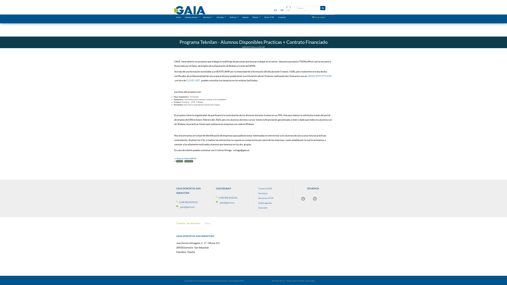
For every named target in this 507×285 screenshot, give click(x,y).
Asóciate (262, 207)
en (282, 10)
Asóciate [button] (220, 17)
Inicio (178, 17)
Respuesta (188, 161)
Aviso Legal (310, 281)
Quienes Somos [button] (191, 17)
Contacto (282, 17)
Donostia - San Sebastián (188, 223)
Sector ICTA (269, 17)
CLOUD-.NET (193, 80)
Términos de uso (278, 281)
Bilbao (208, 223)
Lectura (179, 161)
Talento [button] (255, 17)
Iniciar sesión (319, 17)
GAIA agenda (265, 202)
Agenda (245, 17)
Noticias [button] (233, 17)
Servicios (263, 193)
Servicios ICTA (265, 198)
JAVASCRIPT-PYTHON (320, 76)
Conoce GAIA (265, 188)
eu (275, 10)
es (288, 10)
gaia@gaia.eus (187, 206)
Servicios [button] (207, 17)
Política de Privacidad (295, 281)
